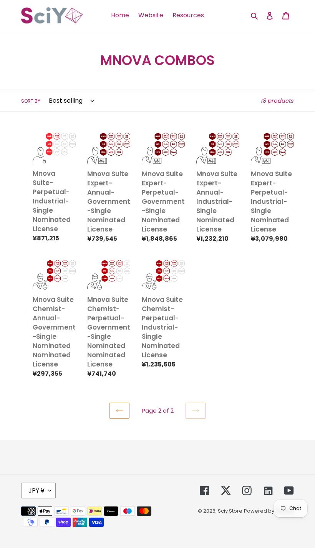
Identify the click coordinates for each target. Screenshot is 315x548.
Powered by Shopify (269, 511)
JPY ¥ (36, 490)
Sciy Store (230, 511)
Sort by (30, 101)
